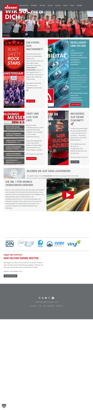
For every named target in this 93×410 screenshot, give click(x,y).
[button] (6, 21)
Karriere (58, 5)
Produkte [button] (34, 5)
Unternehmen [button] (23, 5)
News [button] (72, 5)
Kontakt (79, 5)
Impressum (33, 306)
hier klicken (30, 101)
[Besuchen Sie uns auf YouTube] (46, 298)
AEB (44, 306)
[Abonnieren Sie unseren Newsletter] (52, 298)
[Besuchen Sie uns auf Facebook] (49, 298)
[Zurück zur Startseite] (11, 7)
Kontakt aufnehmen (10, 276)
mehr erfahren (10, 23)
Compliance (59, 306)
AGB (40, 306)
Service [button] (50, 5)
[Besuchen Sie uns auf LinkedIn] (43, 298)
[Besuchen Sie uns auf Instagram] (39, 298)
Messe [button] (65, 5)
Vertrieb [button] (42, 5)
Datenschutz (50, 306)
